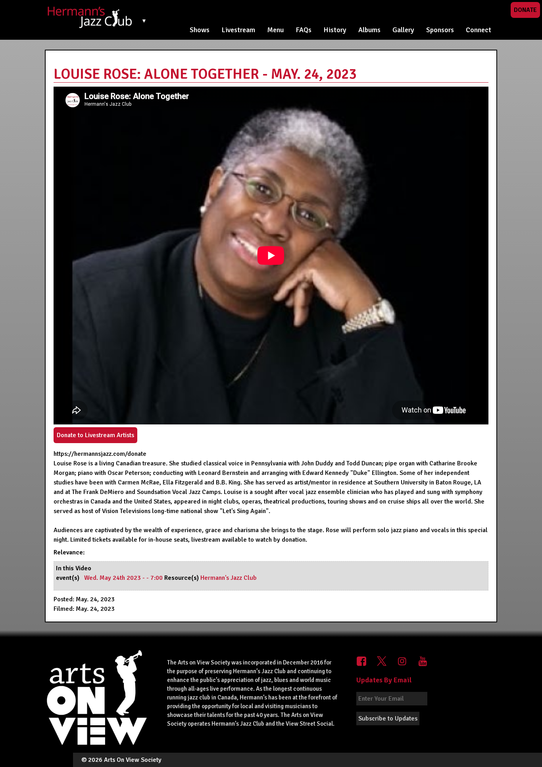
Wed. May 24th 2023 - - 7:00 (124, 578)
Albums (369, 29)
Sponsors (440, 29)
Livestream (238, 29)
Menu (275, 29)
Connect (478, 29)
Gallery (403, 29)
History (334, 29)
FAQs (303, 29)
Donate (525, 10)
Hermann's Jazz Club (228, 578)
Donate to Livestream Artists (95, 435)
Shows (199, 29)
